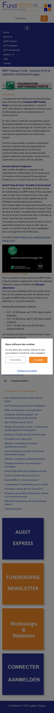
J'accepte (38, 360)
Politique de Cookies (27, 371)
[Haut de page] (49, 708)
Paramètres (15, 360)
